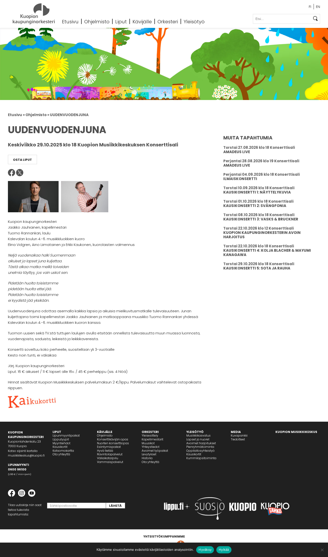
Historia (147, 458)
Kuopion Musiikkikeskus (296, 432)
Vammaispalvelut (110, 462)
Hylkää (224, 549)
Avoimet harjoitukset (201, 443)
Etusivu (70, 21)
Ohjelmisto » (37, 114)
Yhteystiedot (150, 447)
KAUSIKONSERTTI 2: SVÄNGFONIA (254, 205)
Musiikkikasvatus (198, 435)
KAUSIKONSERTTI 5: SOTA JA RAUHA (256, 268)
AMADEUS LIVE (236, 151)
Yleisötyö (194, 21)
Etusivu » (16, 114)
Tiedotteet (238, 439)
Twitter (19, 172)
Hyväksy (205, 549)
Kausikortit (60, 447)
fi (310, 6)
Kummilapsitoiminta (201, 458)
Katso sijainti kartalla (22, 451)
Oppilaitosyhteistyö (200, 451)
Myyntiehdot (61, 443)
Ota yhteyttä (61, 454)
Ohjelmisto (96, 21)
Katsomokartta (63, 451)
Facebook (11, 172)
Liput (121, 21)
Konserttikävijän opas (112, 439)
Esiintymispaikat (109, 447)
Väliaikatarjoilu (107, 458)
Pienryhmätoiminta (200, 447)
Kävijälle (142, 21)
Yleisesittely (150, 435)
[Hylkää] (322, 549)
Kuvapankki (239, 435)
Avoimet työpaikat (155, 451)
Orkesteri (168, 21)
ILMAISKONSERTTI (240, 178)
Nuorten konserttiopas (113, 443)
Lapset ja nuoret (197, 439)
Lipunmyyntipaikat (66, 435)
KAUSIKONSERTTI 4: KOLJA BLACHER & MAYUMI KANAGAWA (267, 252)
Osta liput (22, 160)
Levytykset (149, 454)
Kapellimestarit (152, 439)
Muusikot (148, 443)
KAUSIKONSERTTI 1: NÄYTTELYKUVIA (257, 192)
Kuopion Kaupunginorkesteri (34, 13)
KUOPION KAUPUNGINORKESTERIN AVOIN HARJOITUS (262, 234)
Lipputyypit (61, 439)
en (318, 6)
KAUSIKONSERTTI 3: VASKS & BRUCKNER (260, 219)
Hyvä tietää (105, 451)
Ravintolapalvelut (109, 454)
